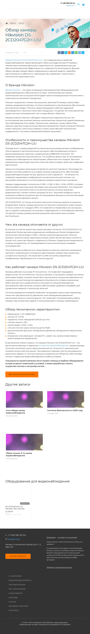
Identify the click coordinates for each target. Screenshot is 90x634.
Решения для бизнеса (20, 580)
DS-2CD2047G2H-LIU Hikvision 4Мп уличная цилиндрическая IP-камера (17, 508)
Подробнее (17, 521)
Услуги (12, 602)
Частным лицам (17, 585)
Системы (13, 597)
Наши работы (15, 593)
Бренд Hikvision (13, 90)
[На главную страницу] (17, 4)
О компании (15, 576)
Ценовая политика (19, 606)
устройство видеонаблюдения (54, 346)
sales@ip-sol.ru (70, 5)
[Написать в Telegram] (83, 4)
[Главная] (6, 23)
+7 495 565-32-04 (67, 3)
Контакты (14, 610)
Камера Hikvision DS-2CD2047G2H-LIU (23, 60)
